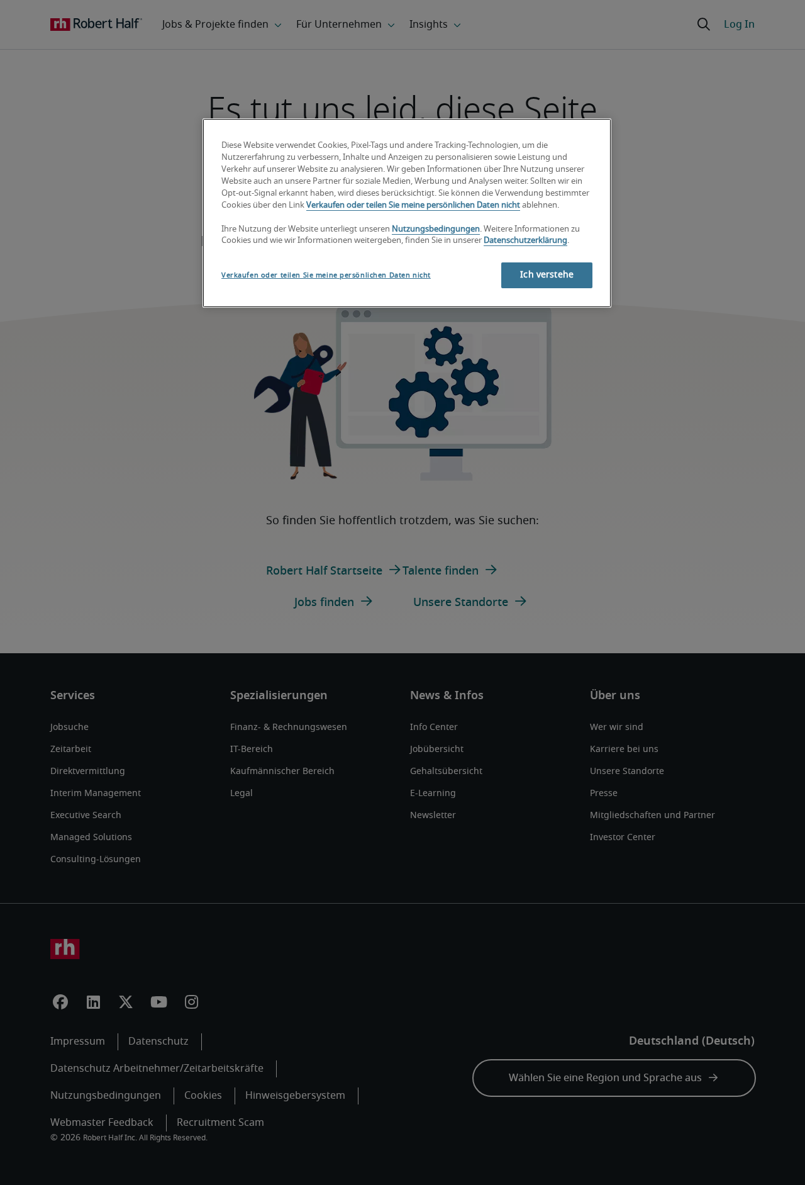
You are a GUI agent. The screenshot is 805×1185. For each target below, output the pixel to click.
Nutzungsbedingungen (436, 229)
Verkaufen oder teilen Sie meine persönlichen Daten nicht (413, 205)
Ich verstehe (547, 275)
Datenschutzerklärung (525, 241)
